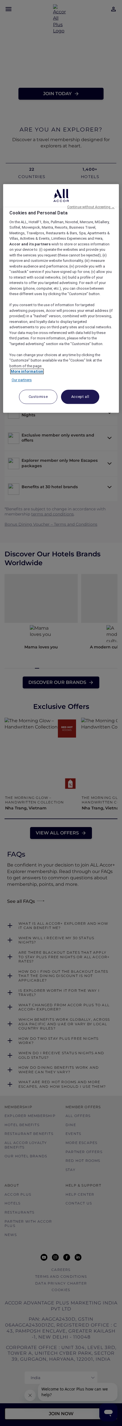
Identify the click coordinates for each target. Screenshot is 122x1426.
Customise (38, 397)
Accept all (80, 397)
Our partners (22, 380)
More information (27, 371)
